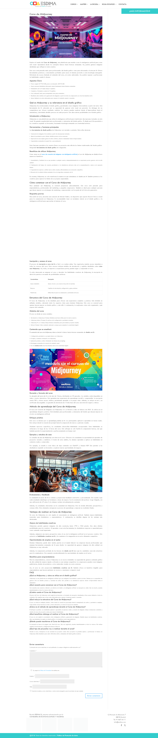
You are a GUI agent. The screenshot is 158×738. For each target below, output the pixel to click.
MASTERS (83, 4)
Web (31, 687)
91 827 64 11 (121, 720)
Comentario (33, 651)
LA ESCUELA (94, 4)
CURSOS (73, 4)
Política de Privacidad (45, 670)
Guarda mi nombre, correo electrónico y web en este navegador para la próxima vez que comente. (57, 691)
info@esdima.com (120, 722)
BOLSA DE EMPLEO (108, 4)
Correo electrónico (35, 681)
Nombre (32, 676)
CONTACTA (122, 4)
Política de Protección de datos (67, 735)
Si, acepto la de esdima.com (46, 670)
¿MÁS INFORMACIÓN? (139, 11)
